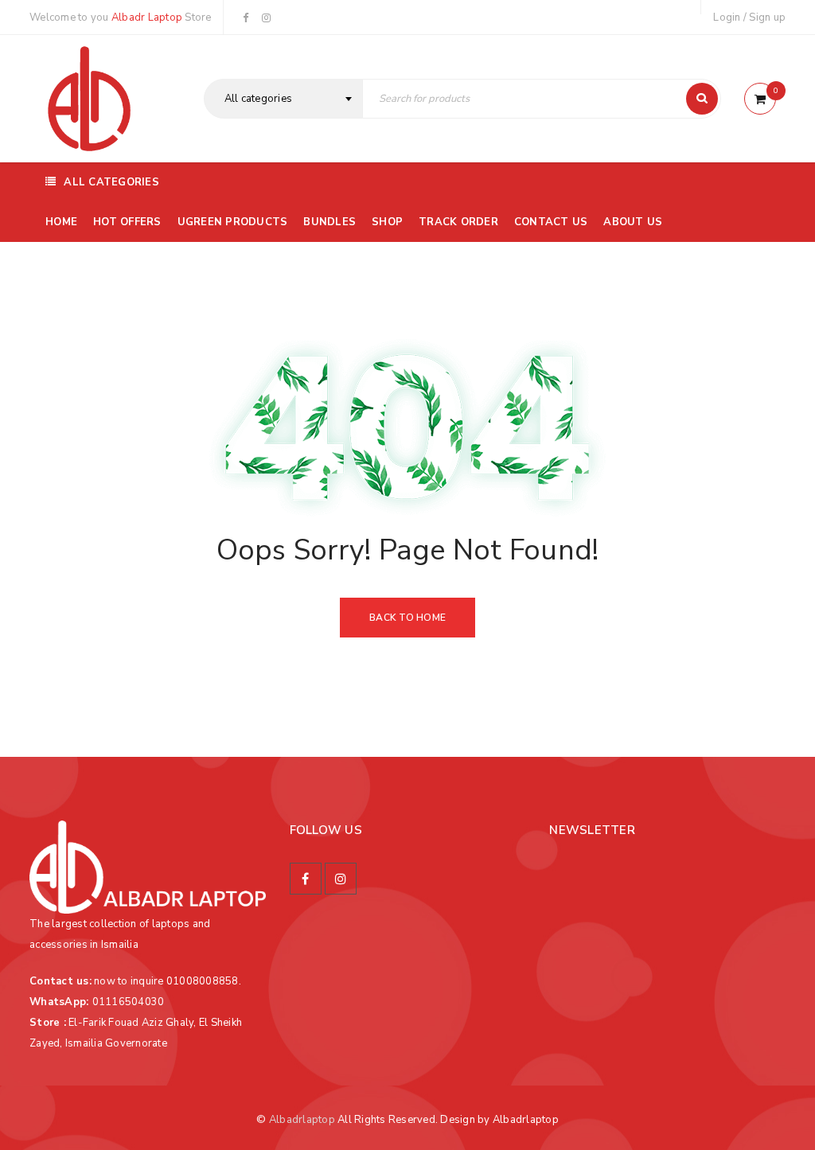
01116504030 (128, 1002)
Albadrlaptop (302, 1120)
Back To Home (407, 617)
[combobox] (283, 99)
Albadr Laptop (146, 17)
